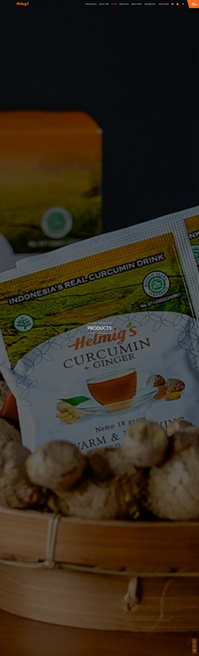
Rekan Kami (124, 4)
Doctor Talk (103, 4)
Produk (114, 4)
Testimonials (163, 4)
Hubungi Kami (150, 4)
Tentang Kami (91, 4)
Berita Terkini (137, 4)
